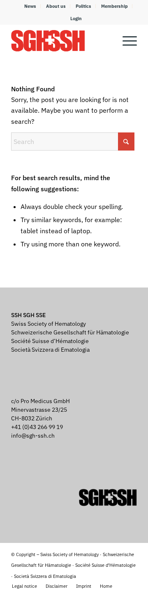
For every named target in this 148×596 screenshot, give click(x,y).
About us (56, 6)
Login (76, 18)
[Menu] (125, 40)
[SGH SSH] (61, 40)
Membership (114, 6)
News (30, 6)
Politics (83, 6)
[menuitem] (30, 6)
